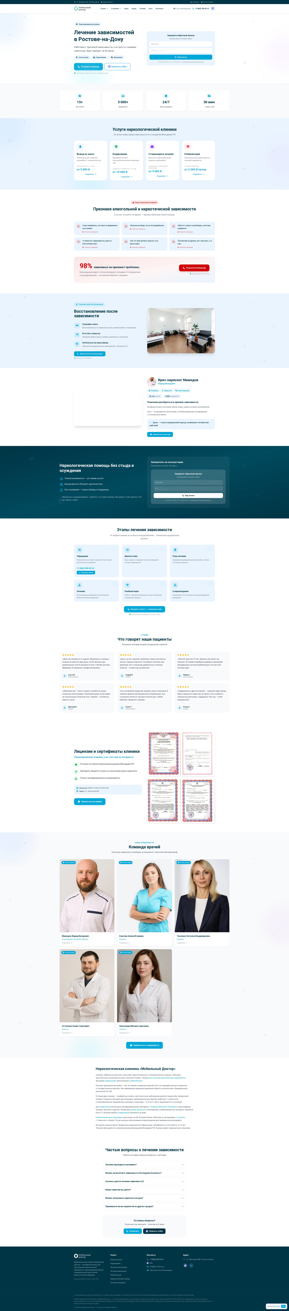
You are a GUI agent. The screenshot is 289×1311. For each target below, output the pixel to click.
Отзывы (143, 8)
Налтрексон (173, 1107)
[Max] (185, 1265)
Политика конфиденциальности (84, 1307)
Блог (151, 8)
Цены (126, 8)
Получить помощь (90, 66)
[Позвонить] (191, 1265)
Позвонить (134, 1231)
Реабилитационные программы (109, 1117)
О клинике (115, 8)
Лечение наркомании (118, 1271)
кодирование (110, 1081)
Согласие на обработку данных (106, 1307)
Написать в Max (119, 66)
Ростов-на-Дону (208, 2)
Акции (134, 8)
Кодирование (123, 1113)
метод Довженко (138, 1110)
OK (283, 1306)
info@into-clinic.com (157, 1267)
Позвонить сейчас (87, 572)
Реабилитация (115, 1275)
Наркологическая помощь (120, 1279)
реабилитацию (136, 1081)
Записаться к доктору (161, 434)
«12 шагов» (180, 1117)
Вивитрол (163, 1107)
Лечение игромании (117, 1283)
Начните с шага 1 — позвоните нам (146, 609)
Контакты (159, 8)
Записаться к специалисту (146, 1045)
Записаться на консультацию (91, 354)
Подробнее (89, 174)
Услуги (103, 8)
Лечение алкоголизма (118, 1267)
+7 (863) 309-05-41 (85, 568)
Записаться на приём (91, 801)
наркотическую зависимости (173, 1078)
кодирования (105, 1107)
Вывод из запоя (116, 1260)
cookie (278, 1306)
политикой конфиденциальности (193, 62)
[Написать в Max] (212, 8)
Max (151, 1263)
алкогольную (153, 1078)
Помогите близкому (196, 268)
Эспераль (154, 1107)
